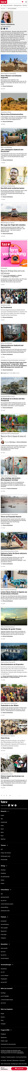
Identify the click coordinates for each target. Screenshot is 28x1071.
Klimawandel (4, 859)
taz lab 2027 (4, 982)
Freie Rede (3, 934)
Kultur (2, 825)
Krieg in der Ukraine (6, 853)
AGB (2, 1064)
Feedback (3, 1034)
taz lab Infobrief (5, 958)
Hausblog (3, 873)
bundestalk (3, 921)
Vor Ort (3, 972)
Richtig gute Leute (5, 856)
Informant (9, 1060)
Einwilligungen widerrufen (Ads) (19, 1064)
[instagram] (15, 806)
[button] (26, 2)
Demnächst (4, 969)
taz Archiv (3, 1003)
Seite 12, (16, 373)
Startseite (3, 8)
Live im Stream (4, 975)
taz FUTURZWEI (5, 996)
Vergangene (4, 979)
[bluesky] (12, 806)
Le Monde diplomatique (7, 1000)
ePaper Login (4, 1041)
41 (10, 795)
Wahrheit (3, 839)
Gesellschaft (4, 822)
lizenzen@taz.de (20, 1053)
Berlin (2, 832)
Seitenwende (7, 1064)
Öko (2, 819)
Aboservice (4, 1037)
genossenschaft (5, 897)
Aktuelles (3, 870)
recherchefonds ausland (7, 904)
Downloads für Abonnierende (8, 1044)
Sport (2, 829)
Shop (2, 1020)
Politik (2, 815)
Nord (2, 836)
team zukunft (4, 948)
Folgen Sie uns (4, 805)
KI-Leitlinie (3, 1060)
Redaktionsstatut (10, 1057)
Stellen (2, 880)
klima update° (4, 928)
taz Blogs (3, 993)
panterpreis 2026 (5, 911)
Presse (2, 883)
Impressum (22, 1060)
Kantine (3, 1017)
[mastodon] (9, 806)
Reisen (2, 1014)
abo (2, 894)
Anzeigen (3, 1024)
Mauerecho (4, 931)
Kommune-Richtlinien (21, 1057)
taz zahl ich (3, 900)
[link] (2, 5)
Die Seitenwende (5, 877)
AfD (2, 849)
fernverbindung (5, 924)
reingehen (3, 938)
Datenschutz (15, 1060)
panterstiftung (4, 907)
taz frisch (3, 952)
